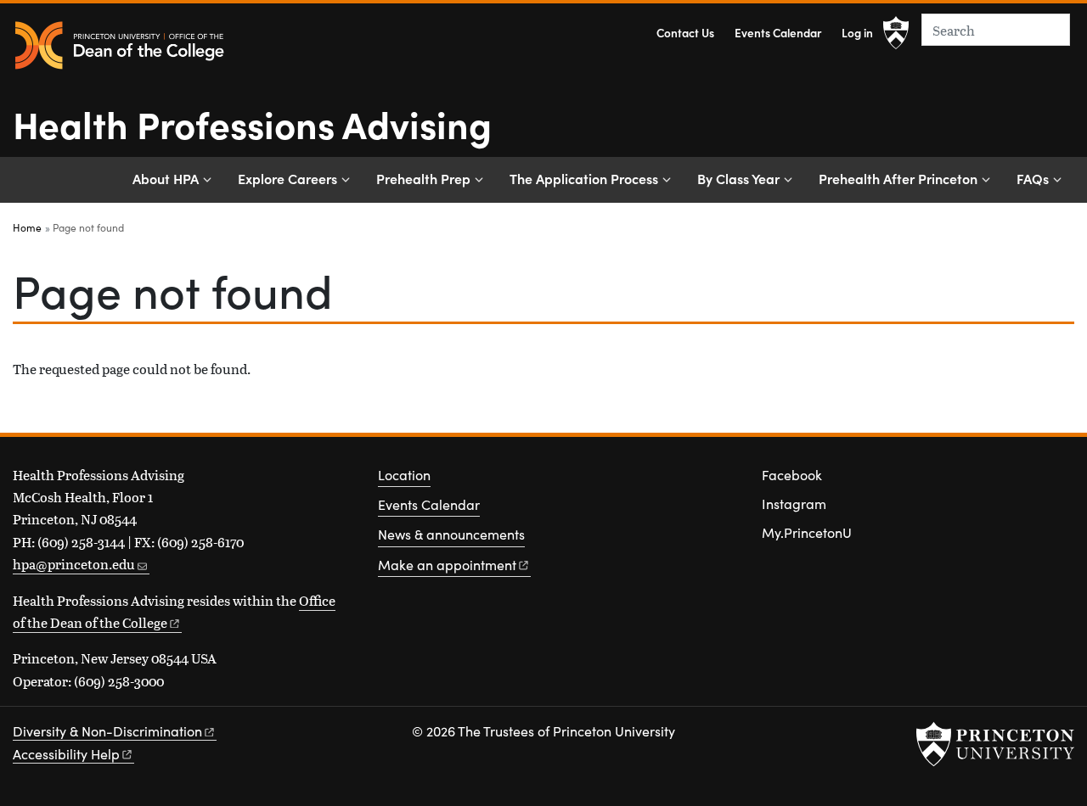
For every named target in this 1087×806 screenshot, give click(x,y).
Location (404, 475)
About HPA (165, 178)
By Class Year (738, 178)
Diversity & (107, 731)
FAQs (1033, 178)
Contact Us (685, 33)
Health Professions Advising (252, 123)
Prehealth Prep (423, 178)
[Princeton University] (896, 33)
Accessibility (66, 754)
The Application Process (584, 178)
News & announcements (451, 534)
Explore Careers (287, 178)
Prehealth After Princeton (898, 178)
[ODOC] (119, 46)
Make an (447, 565)
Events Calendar (778, 33)
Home (27, 227)
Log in (857, 33)
